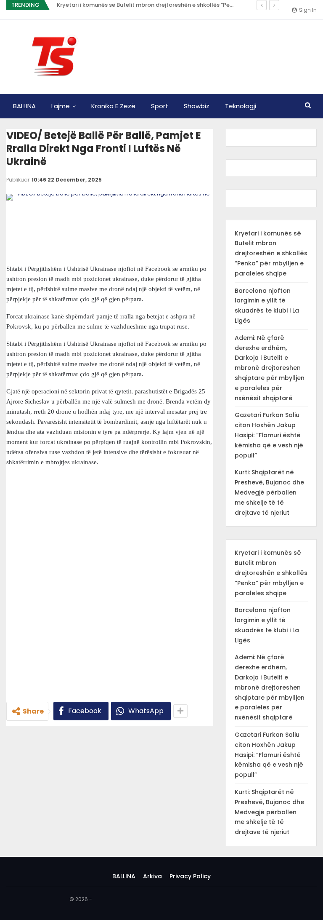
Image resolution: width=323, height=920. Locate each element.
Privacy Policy (190, 876)
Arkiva (152, 876)
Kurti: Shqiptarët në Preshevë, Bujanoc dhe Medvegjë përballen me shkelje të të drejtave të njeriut (269, 492)
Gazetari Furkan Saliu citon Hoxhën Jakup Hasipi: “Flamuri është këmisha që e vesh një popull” (269, 435)
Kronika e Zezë (113, 106)
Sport (159, 106)
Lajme (60, 106)
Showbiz (196, 106)
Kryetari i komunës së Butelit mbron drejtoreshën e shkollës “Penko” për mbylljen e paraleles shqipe (271, 253)
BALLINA (24, 106)
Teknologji (240, 106)
